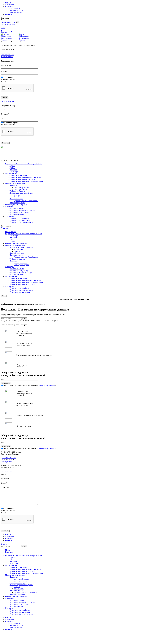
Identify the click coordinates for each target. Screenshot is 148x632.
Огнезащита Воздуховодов (19, 212)
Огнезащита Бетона (17, 208)
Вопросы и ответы (16, 10)
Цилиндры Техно (20, 189)
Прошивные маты (16, 199)
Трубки (12, 166)
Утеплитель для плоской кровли (21, 222)
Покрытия (13, 170)
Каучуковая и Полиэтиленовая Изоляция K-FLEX (23, 234)
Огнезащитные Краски (18, 214)
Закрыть (4, 544)
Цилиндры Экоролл (21, 187)
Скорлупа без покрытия (18, 175)
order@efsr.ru (5, 53)
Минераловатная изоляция (15, 245)
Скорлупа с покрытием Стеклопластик (24, 179)
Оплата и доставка (16, 12)
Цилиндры (14, 185)
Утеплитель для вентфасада (20, 218)
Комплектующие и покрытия (16, 243)
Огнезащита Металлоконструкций (22, 210)
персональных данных (46, 385)
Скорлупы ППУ (11, 276)
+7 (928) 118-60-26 (9, 458)
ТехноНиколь (19, 197)
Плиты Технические (17, 203)
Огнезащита (9, 267)
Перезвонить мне (7, 55)
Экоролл (17, 195)
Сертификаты (15, 8)
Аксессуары (14, 172)
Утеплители (9, 286)
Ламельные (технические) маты (21, 193)
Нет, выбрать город (8, 22)
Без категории (10, 232)
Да (17, 22)
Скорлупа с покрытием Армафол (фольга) (25, 177)
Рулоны (12, 168)
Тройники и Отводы (17, 191)
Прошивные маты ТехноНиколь (26, 201)
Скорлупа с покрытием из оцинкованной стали (27, 181)
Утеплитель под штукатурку (20, 220)
